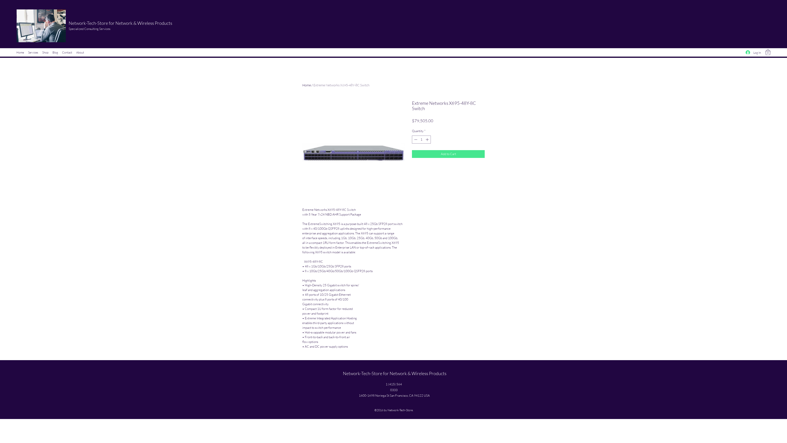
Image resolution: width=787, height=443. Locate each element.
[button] (767, 52)
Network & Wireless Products (143, 23)
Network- (78, 23)
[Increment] (427, 139)
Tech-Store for (101, 23)
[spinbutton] (421, 139)
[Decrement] (415, 139)
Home (306, 85)
